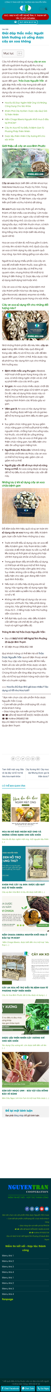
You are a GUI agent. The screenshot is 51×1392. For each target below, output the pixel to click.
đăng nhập (19, 1115)
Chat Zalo (29, 1388)
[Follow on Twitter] (37, 1209)
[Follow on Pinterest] (42, 1209)
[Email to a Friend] (28, 758)
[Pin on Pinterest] (33, 758)
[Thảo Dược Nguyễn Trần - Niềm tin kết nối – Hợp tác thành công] (25, 9)
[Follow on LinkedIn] (46, 1209)
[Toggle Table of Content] (18, 53)
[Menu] (3, 8)
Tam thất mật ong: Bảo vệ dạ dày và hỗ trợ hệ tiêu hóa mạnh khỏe (13, 773)
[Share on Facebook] (18, 758)
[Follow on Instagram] (32, 1209)
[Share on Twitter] (23, 758)
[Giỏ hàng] (15, 22)
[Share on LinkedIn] (37, 758)
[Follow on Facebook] (27, 1209)
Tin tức (5, 29)
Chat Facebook (11, 1388)
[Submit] (46, 9)
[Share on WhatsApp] (13, 758)
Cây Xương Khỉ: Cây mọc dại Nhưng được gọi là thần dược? (37, 773)
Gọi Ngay (44, 1388)
